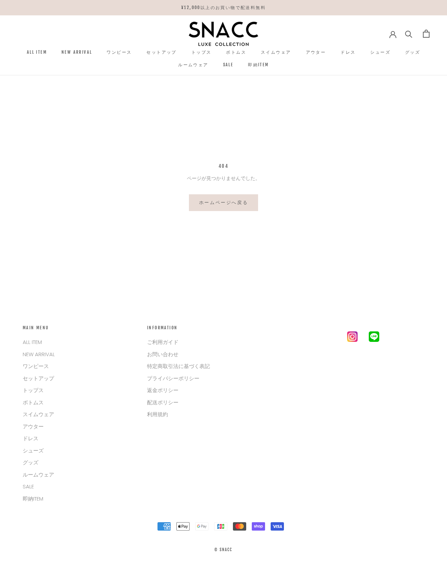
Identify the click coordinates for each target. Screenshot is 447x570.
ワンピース (119, 51)
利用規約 (157, 414)
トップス (201, 51)
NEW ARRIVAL (76, 51)
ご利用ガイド (162, 342)
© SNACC (223, 549)
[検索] (408, 33)
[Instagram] (352, 338)
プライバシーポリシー (173, 378)
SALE (228, 64)
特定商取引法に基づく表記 (178, 366)
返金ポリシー (162, 390)
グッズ (412, 51)
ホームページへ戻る (223, 202)
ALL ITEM (37, 51)
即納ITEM (258, 64)
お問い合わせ (162, 354)
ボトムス (236, 51)
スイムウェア (276, 51)
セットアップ (161, 51)
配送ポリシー (162, 402)
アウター (316, 51)
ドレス (348, 51)
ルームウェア (193, 64)
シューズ (380, 51)
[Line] (374, 338)
